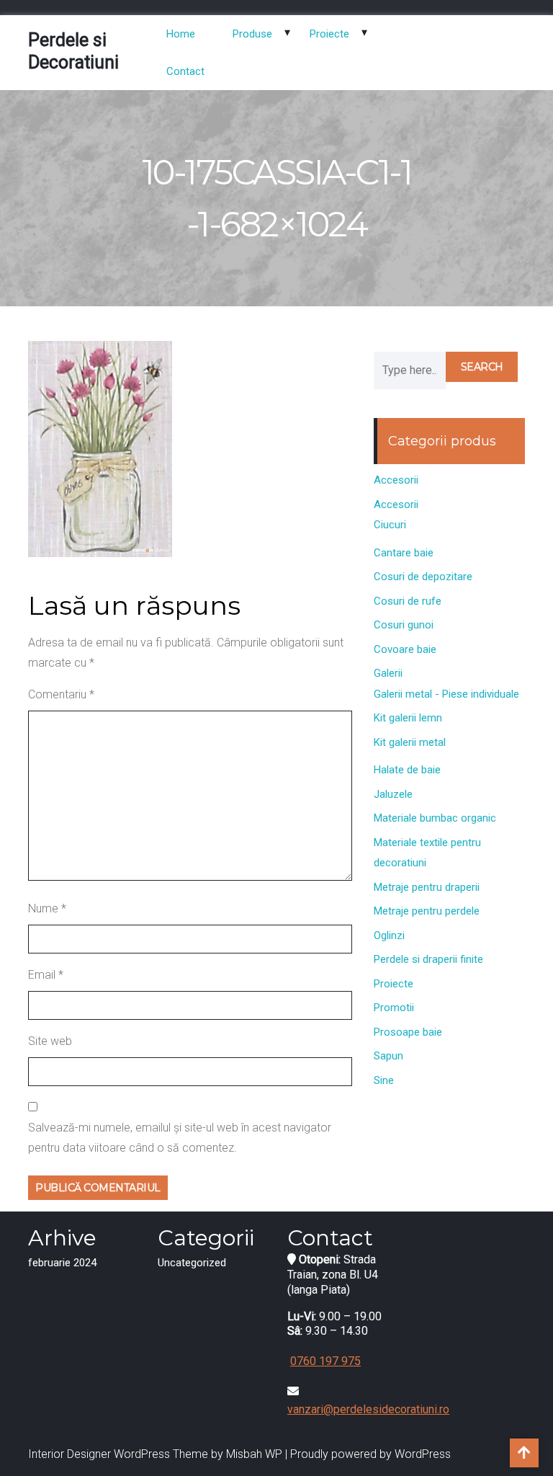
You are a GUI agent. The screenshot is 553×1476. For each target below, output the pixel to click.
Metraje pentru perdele (427, 910)
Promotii (394, 1007)
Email (45, 975)
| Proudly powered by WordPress (368, 1454)
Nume (47, 908)
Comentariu (61, 694)
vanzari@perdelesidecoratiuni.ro (368, 1409)
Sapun (388, 1055)
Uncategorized (192, 1262)
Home (180, 33)
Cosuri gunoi (403, 624)
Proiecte (329, 33)
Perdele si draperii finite (428, 959)
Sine (384, 1080)
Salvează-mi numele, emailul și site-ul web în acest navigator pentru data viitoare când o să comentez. (179, 1138)
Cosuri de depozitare (423, 576)
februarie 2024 (62, 1262)
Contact (185, 71)
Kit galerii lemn (408, 717)
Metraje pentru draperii (427, 887)
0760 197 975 (325, 1361)
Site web (50, 1041)
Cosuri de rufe (407, 601)
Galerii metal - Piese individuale (446, 694)
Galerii (388, 673)
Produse (252, 33)
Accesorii (396, 480)
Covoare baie (405, 649)
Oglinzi (389, 935)
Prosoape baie (408, 1032)
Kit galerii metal (410, 742)
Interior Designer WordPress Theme (118, 1454)
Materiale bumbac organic (435, 818)
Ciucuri (390, 524)
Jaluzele (393, 794)
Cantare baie (403, 552)
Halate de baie (407, 769)
